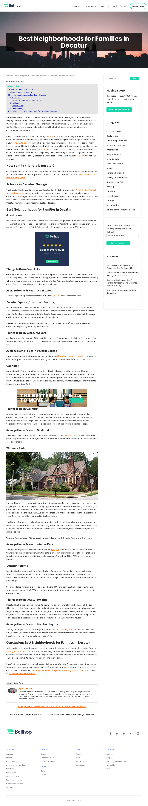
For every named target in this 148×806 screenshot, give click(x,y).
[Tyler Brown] (12, 690)
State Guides (112, 196)
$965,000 (69, 435)
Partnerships (81, 761)
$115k (44, 149)
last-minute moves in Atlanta (22, 673)
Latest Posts (18, 683)
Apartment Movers (14, 776)
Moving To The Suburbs (117, 177)
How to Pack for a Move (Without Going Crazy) (121, 291)
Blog (108, 769)
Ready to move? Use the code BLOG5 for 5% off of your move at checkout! (52, 706)
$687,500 (55, 295)
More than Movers (114, 163)
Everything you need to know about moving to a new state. (122, 274)
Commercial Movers (14, 783)
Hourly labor (11, 772)
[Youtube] (131, 733)
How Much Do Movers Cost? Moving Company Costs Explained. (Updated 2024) (122, 283)
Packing (110, 186)
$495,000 (55, 549)
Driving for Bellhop (48, 761)
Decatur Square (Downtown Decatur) (27, 100)
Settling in (110, 191)
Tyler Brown (25, 688)
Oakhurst (16, 103)
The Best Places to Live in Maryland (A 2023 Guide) (74, 714)
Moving (109, 168)
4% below (80, 156)
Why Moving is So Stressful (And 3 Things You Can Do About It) (121, 266)
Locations (10, 769)
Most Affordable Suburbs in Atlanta (23, 714)
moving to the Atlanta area (18, 651)
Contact (105, 6)
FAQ (108, 758)
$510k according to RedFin (65, 629)
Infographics (112, 150)
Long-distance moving (15, 765)
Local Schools (112, 159)
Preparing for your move (116, 761)
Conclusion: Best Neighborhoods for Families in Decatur (33, 111)
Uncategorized (113, 205)
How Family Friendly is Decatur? (22, 89)
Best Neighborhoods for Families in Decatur (27, 95)
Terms (43, 771)
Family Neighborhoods (24, 75)
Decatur (49, 136)
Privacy (44, 775)
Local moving (11, 761)
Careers (44, 754)
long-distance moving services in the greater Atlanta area (62, 670)
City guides (111, 765)
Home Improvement (115, 145)
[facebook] (110, 733)
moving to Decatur (22, 143)
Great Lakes (16, 98)
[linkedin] (124, 733)
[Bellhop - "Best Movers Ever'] (52, 249)
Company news (113, 131)
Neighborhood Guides (116, 182)
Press (78, 758)
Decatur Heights (19, 108)
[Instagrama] (138, 733)
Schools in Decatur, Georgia (21, 92)
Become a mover (48, 758)
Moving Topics (119, 6)
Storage (110, 200)
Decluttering (112, 136)
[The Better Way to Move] (52, 397)
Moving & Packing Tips (116, 173)
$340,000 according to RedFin (71, 356)
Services (76, 6)
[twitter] (117, 733)
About (9, 683)
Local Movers (91, 6)
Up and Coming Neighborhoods (120, 210)
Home (9, 75)
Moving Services (12, 758)
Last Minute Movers (14, 780)
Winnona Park (17, 106)
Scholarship (80, 765)
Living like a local (113, 154)
